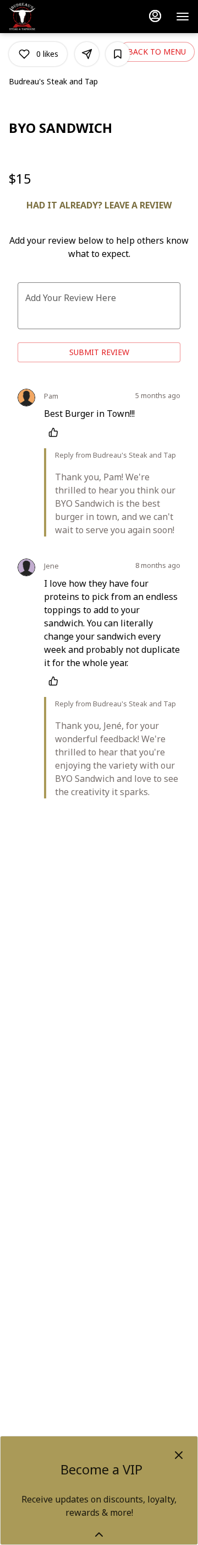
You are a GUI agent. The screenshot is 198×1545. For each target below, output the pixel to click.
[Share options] (87, 54)
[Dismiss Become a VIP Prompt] (179, 1455)
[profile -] (155, 16)
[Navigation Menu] (182, 16)
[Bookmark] (118, 54)
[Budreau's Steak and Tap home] (58, 16)
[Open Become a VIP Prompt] (99, 1534)
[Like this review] (56, 432)
